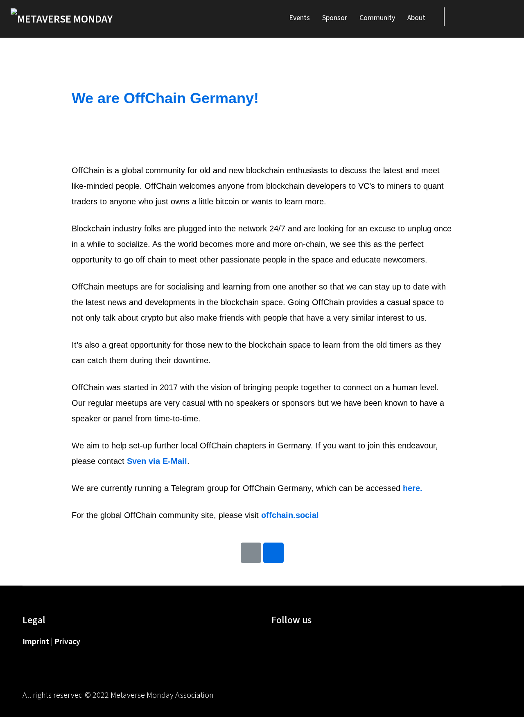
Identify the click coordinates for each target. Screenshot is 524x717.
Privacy (67, 641)
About (416, 18)
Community (377, 18)
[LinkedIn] (505, 16)
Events (299, 18)
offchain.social (291, 515)
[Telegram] (273, 553)
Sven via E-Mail (157, 461)
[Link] (251, 553)
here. (412, 488)
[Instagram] (314, 640)
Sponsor (334, 18)
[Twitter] (485, 16)
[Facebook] (274, 640)
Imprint (37, 641)
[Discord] (465, 16)
